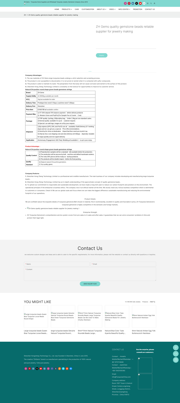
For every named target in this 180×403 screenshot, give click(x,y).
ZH (25, 15)
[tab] (90, 70)
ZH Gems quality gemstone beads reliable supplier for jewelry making (53, 15)
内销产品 (152, 302)
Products (145, 302)
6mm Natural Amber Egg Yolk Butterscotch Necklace (143, 332)
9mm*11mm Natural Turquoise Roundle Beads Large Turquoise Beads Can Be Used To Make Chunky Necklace (90, 332)
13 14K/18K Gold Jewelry (132, 302)
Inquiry (101, 55)
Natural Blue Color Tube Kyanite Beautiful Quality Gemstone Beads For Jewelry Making (116, 332)
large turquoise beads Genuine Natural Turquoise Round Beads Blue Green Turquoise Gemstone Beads (63, 332)
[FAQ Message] (176, 360)
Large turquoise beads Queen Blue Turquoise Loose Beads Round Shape (35, 332)
